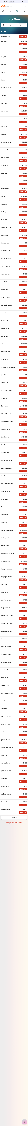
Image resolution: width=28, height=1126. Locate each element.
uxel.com (4, 709)
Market (2, 12)
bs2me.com (5, 243)
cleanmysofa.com (7, 615)
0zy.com (4, 584)
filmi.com (4, 220)
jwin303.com (5, 375)
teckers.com (5, 786)
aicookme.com (6, 716)
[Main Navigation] (25, 6)
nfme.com (4, 344)
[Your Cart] (22, 1)
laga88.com (5, 685)
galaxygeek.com (6, 631)
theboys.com (5, 212)
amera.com (4, 119)
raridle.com (5, 320)
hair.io (3, 196)
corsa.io (3, 49)
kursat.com (5, 383)
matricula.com (6, 251)
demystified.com (6, 468)
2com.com (4, 406)
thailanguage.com (7, 794)
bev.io (3, 80)
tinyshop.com (5, 809)
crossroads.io (5, 150)
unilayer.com (5, 452)
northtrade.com (6, 390)
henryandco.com (6, 569)
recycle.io (4, 57)
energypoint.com (6, 266)
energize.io (4, 126)
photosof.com (6, 654)
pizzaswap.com (6, 771)
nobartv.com (5, 274)
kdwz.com (4, 755)
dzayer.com (5, 546)
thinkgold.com (6, 802)
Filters (23, 25)
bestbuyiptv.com (6, 305)
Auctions (10, 12)
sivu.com (4, 778)
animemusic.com (6, 460)
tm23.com (4, 678)
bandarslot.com (6, 414)
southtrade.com (6, 670)
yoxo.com (4, 336)
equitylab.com (5, 352)
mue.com (4, 204)
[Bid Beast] (24, 1121)
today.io (4, 41)
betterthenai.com (7, 421)
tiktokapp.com (6, 258)
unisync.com (5, 165)
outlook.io (4, 111)
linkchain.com (5, 437)
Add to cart (23, 44)
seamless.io (5, 189)
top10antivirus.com (7, 445)
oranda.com (5, 181)
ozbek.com (4, 289)
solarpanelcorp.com (7, 553)
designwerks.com (6, 623)
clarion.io (4, 103)
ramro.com (4, 398)
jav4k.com (4, 515)
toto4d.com (5, 328)
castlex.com (5, 732)
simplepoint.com (6, 577)
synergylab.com (6, 297)
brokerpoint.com (6, 538)
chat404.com (5, 282)
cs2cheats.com (6, 491)
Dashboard (24, 12)
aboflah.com (5, 592)
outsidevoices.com (7, 693)
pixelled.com (5, 359)
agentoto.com (6, 600)
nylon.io (3, 72)
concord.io (4, 173)
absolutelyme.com (7, 530)
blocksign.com (6, 142)
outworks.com (6, 88)
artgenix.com (5, 608)
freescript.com (6, 507)
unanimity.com (6, 561)
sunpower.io (5, 157)
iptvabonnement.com (8, 367)
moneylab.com (6, 227)
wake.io (3, 134)
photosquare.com (7, 662)
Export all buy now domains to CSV (14, 822)
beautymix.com (6, 476)
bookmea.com (5, 724)
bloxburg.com (5, 429)
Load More (14, 818)
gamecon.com (5, 740)
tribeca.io (4, 64)
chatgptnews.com (7, 483)
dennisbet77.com (6, 313)
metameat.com (6, 646)
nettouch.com (5, 763)
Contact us (5, 1)
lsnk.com (4, 522)
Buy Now (17, 12)
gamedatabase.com (7, 747)
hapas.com (4, 639)
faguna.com (5, 499)
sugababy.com (6, 701)
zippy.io (3, 95)
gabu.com (4, 235)
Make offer (23, 36)
